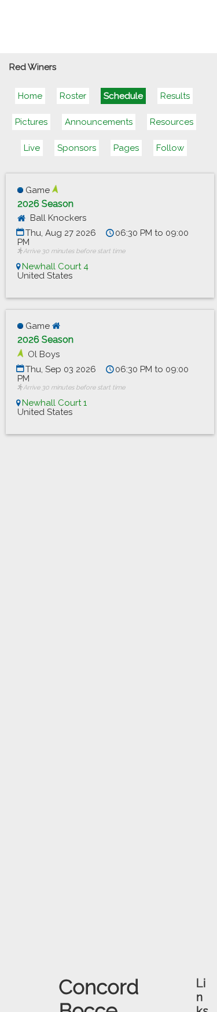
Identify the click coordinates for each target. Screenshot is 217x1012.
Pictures (31, 122)
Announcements (99, 122)
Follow (170, 148)
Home (30, 96)
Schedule (123, 96)
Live (32, 148)
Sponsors (76, 148)
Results (175, 96)
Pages (126, 148)
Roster (73, 96)
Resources (171, 122)
